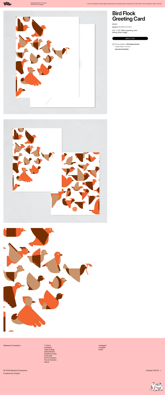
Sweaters (95, 3)
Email (101, 350)
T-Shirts (89, 3)
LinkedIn (102, 348)
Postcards (129, 3)
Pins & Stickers (147, 3)
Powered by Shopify (11, 373)
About (154, 3)
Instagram (103, 345)
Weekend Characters (18, 370)
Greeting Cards (120, 3)
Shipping (115, 27)
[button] (55, 62)
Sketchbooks (111, 3)
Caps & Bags (103, 3)
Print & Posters (137, 3)
